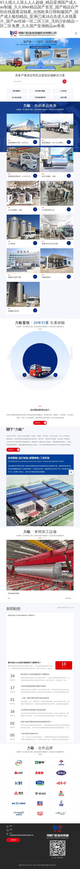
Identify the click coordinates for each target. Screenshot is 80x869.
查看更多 (37, 423)
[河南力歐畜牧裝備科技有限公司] (40, 54)
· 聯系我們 (13, 840)
